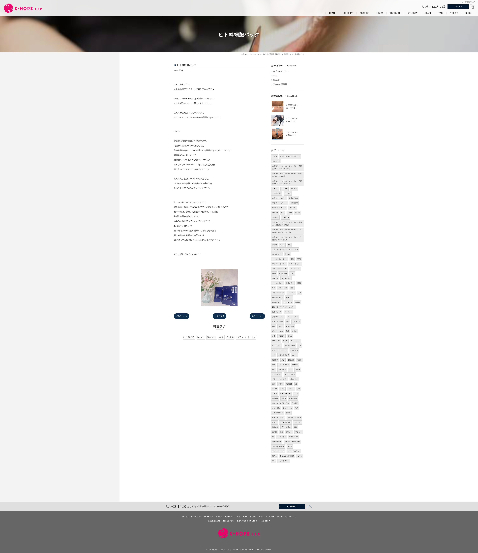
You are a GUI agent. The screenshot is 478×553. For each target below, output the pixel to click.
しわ (298, 389)
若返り (290, 336)
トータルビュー (277, 283)
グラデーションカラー (279, 379)
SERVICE (275, 217)
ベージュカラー (283, 365)
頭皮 (281, 432)
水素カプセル (293, 437)
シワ (273, 336)
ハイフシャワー (293, 317)
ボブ (290, 369)
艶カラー (295, 365)
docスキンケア (277, 254)
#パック (200, 337)
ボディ (280, 384)
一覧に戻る (219, 316)
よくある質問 (276, 193)
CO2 (273, 461)
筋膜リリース (276, 312)
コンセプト (276, 161)
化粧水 (274, 422)
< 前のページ (181, 316)
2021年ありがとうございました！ (283, 307)
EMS (287, 321)
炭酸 (282, 360)
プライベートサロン (279, 264)
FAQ (282, 212)
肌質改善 (275, 427)
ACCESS (275, 212)
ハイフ (282, 245)
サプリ (285, 341)
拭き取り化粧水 (285, 422)
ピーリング (297, 422)
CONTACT (458, 6)
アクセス (288, 193)
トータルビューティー (279, 259)
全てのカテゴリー (280, 71)
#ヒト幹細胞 (188, 337)
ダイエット (288, 312)
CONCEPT (294, 203)
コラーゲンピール (294, 451)
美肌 (273, 326)
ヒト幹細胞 (283, 273)
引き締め (295, 403)
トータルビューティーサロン (290, 156)
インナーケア (281, 437)
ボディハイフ (282, 288)
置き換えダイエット (294, 417)
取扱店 (287, 254)
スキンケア (296, 321)
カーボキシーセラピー (292, 441)
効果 (273, 365)
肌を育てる (293, 398)
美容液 (283, 398)
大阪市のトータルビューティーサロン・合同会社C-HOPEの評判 (286, 238)
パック (292, 273)
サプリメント (295, 341)
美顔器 (282, 389)
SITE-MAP (265, 521)
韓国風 (299, 283)
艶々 (273, 369)
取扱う (290, 446)
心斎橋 (274, 245)
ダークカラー (276, 374)
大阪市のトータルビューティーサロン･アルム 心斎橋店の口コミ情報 (287, 223)
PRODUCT (285, 217)
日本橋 (297, 302)
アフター (298, 432)
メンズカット (286, 278)
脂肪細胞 (289, 384)
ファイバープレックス (279, 269)
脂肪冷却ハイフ (277, 297)
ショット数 (276, 408)
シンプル (291, 389)
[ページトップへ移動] (309, 506)
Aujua (274, 273)
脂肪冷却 (275, 360)
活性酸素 (275, 398)
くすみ (274, 393)
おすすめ (275, 278)
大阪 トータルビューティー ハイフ (285, 249)
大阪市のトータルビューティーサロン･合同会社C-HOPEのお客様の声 (287, 182)
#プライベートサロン (246, 337)
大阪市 (274, 156)
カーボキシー (276, 441)
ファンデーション (278, 293)
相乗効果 (291, 360)
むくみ (296, 393)
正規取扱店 (290, 326)
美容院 (299, 259)
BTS (273, 288)
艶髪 (287, 331)
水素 (299, 345)
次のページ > (257, 316)
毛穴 (296, 408)
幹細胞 (299, 360)
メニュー (284, 188)
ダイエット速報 (277, 321)
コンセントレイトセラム (280, 403)
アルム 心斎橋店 (280, 84)
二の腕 (274, 432)
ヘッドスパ (291, 293)
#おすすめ (211, 337)
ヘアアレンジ (287, 302)
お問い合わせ (293, 198)
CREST (276, 80)
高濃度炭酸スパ (277, 413)
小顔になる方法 (283, 355)
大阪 (289, 245)
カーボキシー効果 (278, 446)
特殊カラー (290, 283)
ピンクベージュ (277, 331)
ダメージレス (295, 269)
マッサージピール (278, 451)
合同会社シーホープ (279, 198)
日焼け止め (276, 302)
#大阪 (221, 337)
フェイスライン (290, 374)
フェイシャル (287, 408)
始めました (276, 341)
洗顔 (295, 427)
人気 (299, 293)
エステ (294, 355)
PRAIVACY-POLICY (279, 208)
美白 (273, 384)
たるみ (294, 331)
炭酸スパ (289, 297)
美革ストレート (290, 345)
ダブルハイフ (276, 345)
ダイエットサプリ (278, 417)
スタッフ (294, 188)
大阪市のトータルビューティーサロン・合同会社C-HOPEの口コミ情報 (286, 231)
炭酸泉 (288, 413)
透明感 (297, 369)
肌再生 (274, 456)
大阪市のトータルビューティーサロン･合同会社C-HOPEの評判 (287, 175)
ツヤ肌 (280, 326)
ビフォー (289, 432)
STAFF (290, 212)
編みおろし (294, 379)
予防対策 (281, 336)
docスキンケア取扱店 (287, 456)
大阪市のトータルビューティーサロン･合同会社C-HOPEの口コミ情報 (287, 167)
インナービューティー (279, 350)
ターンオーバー (285, 393)
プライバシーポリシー (279, 203)
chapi (275, 76)
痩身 (292, 288)
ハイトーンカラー (295, 264)
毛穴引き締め (286, 427)
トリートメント (283, 461)
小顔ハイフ (294, 350)
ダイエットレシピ (278, 317)
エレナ (274, 389)
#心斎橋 (230, 337)
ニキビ (300, 456)
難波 (292, 259)
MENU (297, 212)
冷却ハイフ (282, 369)
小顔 (273, 355)
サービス (275, 188)
